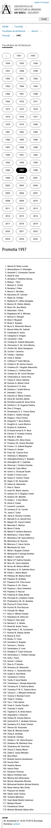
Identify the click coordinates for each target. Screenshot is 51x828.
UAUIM (5, 26)
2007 (35, 193)
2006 (21, 193)
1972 (7, 109)
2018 (21, 223)
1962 (35, 78)
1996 (7, 170)
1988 (21, 147)
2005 (7, 193)
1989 (35, 147)
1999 (7, 178)
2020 (7, 231)
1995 (35, 162)
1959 (35, 71)
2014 (7, 216)
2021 (21, 231)
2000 (21, 178)
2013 (35, 208)
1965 (35, 86)
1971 (35, 101)
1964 (21, 86)
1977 (35, 117)
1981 (7, 132)
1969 (7, 101)
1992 (35, 155)
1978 (7, 124)
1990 (7, 155)
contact (16, 824)
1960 (7, 78)
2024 (21, 239)
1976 (21, 117)
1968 (35, 94)
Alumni (35, 31)
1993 (7, 162)
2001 (35, 178)
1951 (19, 55)
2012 (21, 208)
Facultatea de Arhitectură (13, 31)
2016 (35, 216)
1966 (7, 94)
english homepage (41, 2)
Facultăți (19, 26)
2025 (35, 239)
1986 (35, 139)
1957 (7, 71)
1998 (35, 170)
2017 (7, 223)
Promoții (6, 35)
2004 (35, 185)
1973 (21, 109)
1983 (35, 132)
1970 (21, 101)
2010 (35, 201)
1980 (35, 124)
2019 (35, 223)
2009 (21, 201)
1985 (21, 139)
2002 (7, 185)
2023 (7, 239)
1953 (32, 55)
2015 (21, 216)
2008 (7, 201)
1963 (7, 86)
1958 (21, 71)
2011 (7, 208)
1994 (21, 162)
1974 (35, 109)
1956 (35, 63)
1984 (7, 139)
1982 (21, 132)
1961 (21, 78)
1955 (21, 63)
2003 (21, 185)
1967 (21, 94)
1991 (21, 155)
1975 (7, 117)
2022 (35, 231)
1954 (7, 63)
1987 (7, 147)
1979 (21, 124)
